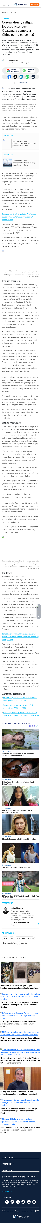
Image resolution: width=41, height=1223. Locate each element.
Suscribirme (6, 1191)
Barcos (5, 938)
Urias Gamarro (13, 61)
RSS (37, 1211)
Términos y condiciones (21, 1211)
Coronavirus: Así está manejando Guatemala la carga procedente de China (24, 143)
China (11, 938)
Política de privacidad (7, 1211)
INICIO (4, 13)
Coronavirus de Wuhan (10, 943)
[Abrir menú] (4, 4)
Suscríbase (34, 4)
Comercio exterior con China (25, 938)
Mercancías (23, 943)
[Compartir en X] (15, 77)
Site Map (32, 1211)
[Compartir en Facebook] (9, 77)
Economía (13, 13)
